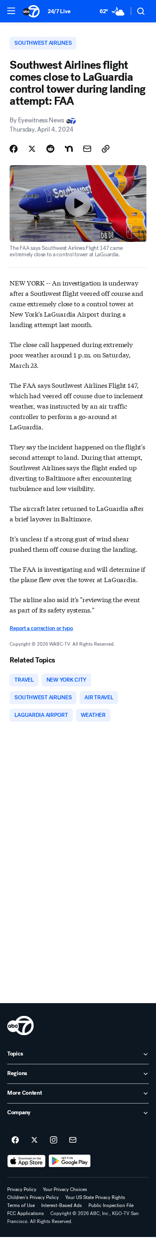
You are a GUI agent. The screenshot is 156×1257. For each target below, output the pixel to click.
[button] (11, 11)
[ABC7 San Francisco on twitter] (34, 1140)
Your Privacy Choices (65, 1189)
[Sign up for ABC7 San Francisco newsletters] (73, 1140)
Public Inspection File (111, 1205)
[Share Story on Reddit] (50, 149)
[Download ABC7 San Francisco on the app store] (26, 1161)
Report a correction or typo (41, 628)
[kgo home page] (20, 1025)
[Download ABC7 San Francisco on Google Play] (70, 1161)
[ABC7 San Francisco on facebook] (15, 1140)
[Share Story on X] (32, 149)
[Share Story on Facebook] (13, 149)
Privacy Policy (21, 1189)
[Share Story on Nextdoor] (69, 149)
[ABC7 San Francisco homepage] (31, 11)
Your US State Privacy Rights (95, 1197)
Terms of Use (21, 1205)
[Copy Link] (105, 149)
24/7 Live (59, 11)
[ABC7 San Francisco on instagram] (54, 1140)
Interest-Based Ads (61, 1205)
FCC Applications (25, 1213)
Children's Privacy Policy (33, 1197)
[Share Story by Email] (87, 149)
